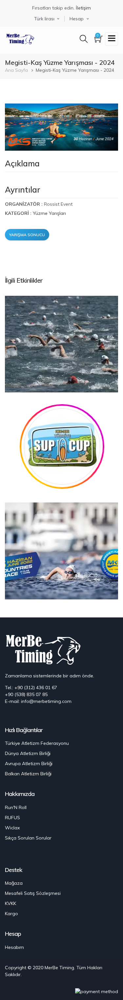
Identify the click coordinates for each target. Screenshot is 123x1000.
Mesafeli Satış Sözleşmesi (33, 893)
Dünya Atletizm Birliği (28, 753)
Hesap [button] (77, 19)
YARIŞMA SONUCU (27, 234)
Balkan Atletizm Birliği (28, 774)
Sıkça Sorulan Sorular (28, 838)
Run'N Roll (16, 807)
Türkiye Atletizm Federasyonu (37, 743)
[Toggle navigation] (111, 39)
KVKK (10, 903)
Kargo (11, 913)
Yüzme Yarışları (49, 213)
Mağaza (14, 883)
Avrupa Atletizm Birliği (28, 763)
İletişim (83, 8)
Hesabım (14, 947)
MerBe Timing (59, 968)
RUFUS (12, 818)
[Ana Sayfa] (19, 38)
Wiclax (12, 828)
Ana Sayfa (16, 70)
